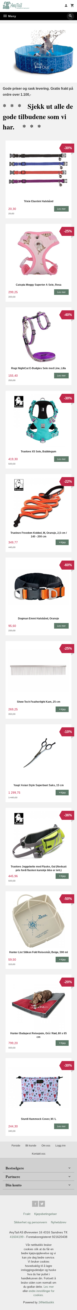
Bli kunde (30, 1145)
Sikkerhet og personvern (30, 1222)
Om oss (45, 1145)
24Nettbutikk (46, 1302)
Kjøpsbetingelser (45, 1214)
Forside (16, 1145)
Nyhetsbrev (58, 1222)
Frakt (26, 1214)
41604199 (17, 1237)
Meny (11, 16)
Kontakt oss (38, 1153)
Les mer (49, 1286)
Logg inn (60, 1145)
